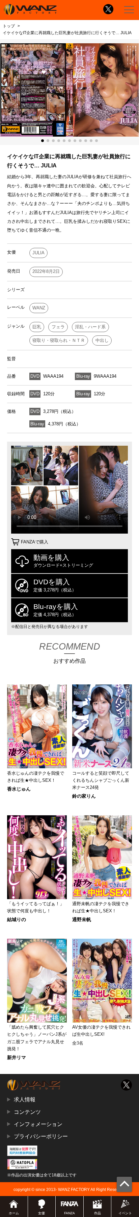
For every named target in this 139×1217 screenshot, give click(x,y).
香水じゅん (19, 789)
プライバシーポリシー (41, 1136)
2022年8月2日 (46, 271)
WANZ (38, 307)
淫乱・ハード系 (90, 326)
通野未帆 (81, 919)
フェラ (58, 326)
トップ (9, 26)
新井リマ (16, 1057)
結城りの (16, 919)
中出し (102, 340)
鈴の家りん (84, 796)
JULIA (38, 252)
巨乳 (36, 326)
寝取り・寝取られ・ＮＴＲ (58, 340)
